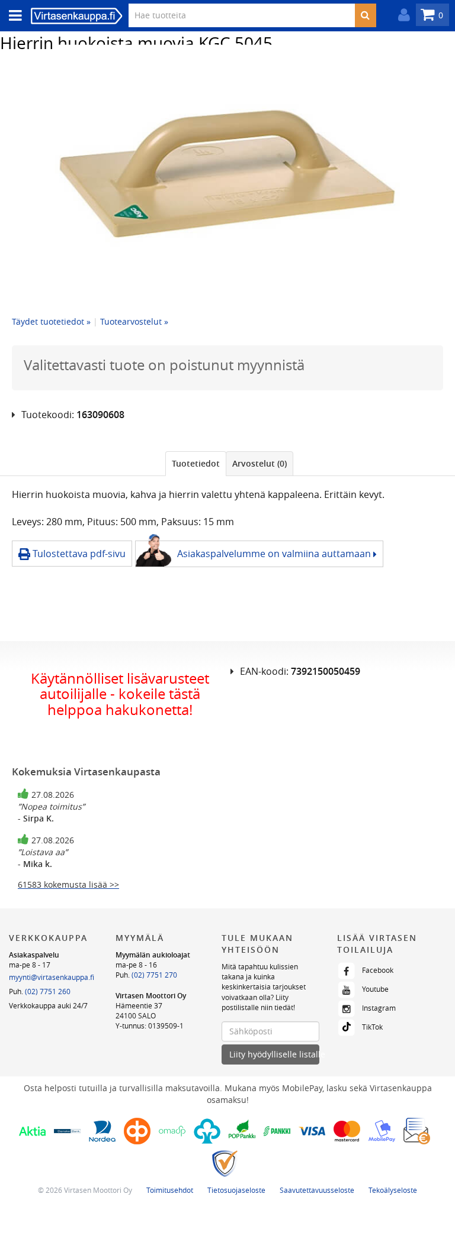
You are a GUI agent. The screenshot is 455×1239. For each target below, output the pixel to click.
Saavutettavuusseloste (317, 1190)
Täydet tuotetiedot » (51, 321)
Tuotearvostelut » (134, 321)
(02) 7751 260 (48, 991)
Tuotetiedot (196, 463)
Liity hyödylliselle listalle (274, 1054)
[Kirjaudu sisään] (401, 15)
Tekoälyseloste (393, 1190)
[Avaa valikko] (12, 16)
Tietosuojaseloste (236, 1190)
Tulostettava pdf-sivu (78, 553)
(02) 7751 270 (154, 974)
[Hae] (365, 15)
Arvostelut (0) (259, 463)
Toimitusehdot (169, 1190)
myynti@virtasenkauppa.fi (51, 977)
